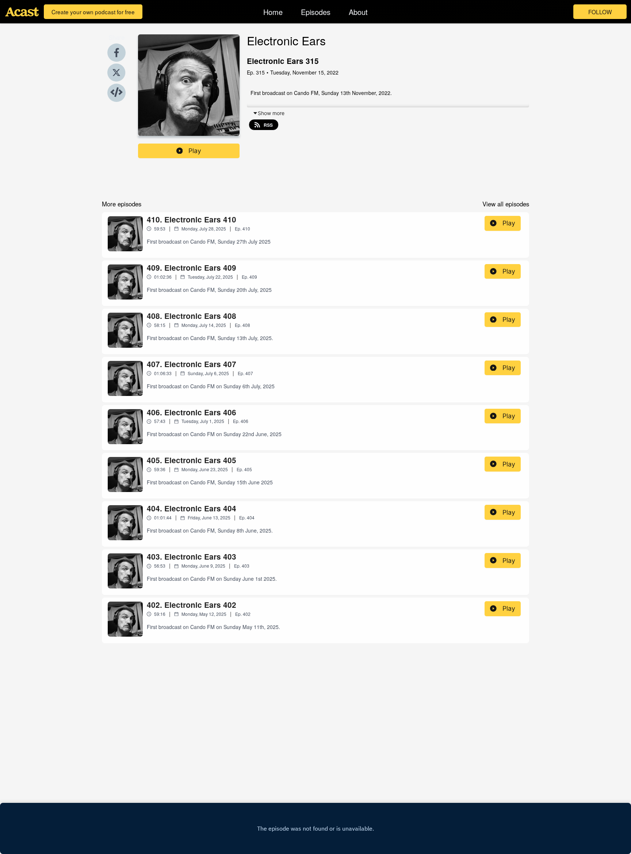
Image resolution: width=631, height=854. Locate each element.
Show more (271, 113)
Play (194, 151)
